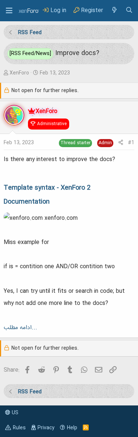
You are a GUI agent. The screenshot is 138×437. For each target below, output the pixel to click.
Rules (19, 428)
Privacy (46, 428)
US (14, 413)
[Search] (129, 10)
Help (72, 428)
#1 (131, 143)
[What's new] (114, 10)
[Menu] (9, 10)
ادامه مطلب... (20, 327)
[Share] (120, 142)
